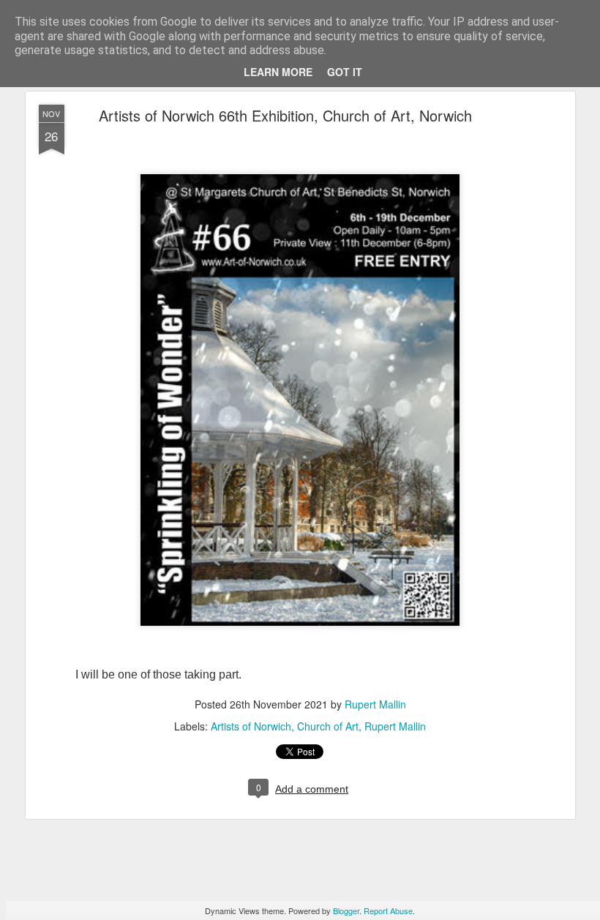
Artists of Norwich (251, 726)
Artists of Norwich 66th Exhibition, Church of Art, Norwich (285, 115)
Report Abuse (388, 910)
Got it (344, 71)
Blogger (346, 910)
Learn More (278, 71)
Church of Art (328, 726)
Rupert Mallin (375, 704)
